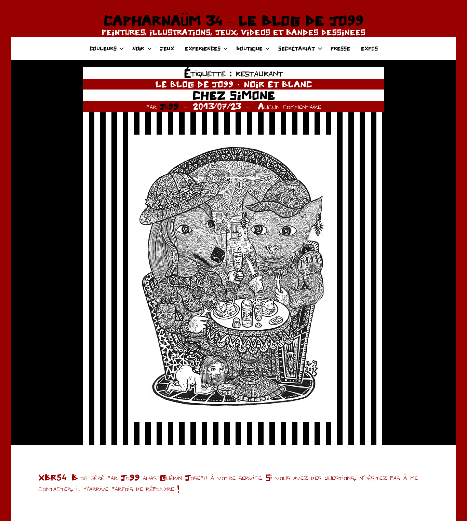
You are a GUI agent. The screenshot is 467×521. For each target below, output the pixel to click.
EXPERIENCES (203, 48)
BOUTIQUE (249, 48)
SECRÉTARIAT (296, 48)
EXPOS (369, 48)
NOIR (138, 48)
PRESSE (340, 48)
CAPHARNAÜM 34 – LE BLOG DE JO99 (233, 20)
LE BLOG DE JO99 (194, 84)
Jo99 (169, 106)
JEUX (167, 48)
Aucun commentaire (289, 106)
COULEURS (103, 48)
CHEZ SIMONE (233, 95)
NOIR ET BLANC (278, 84)
